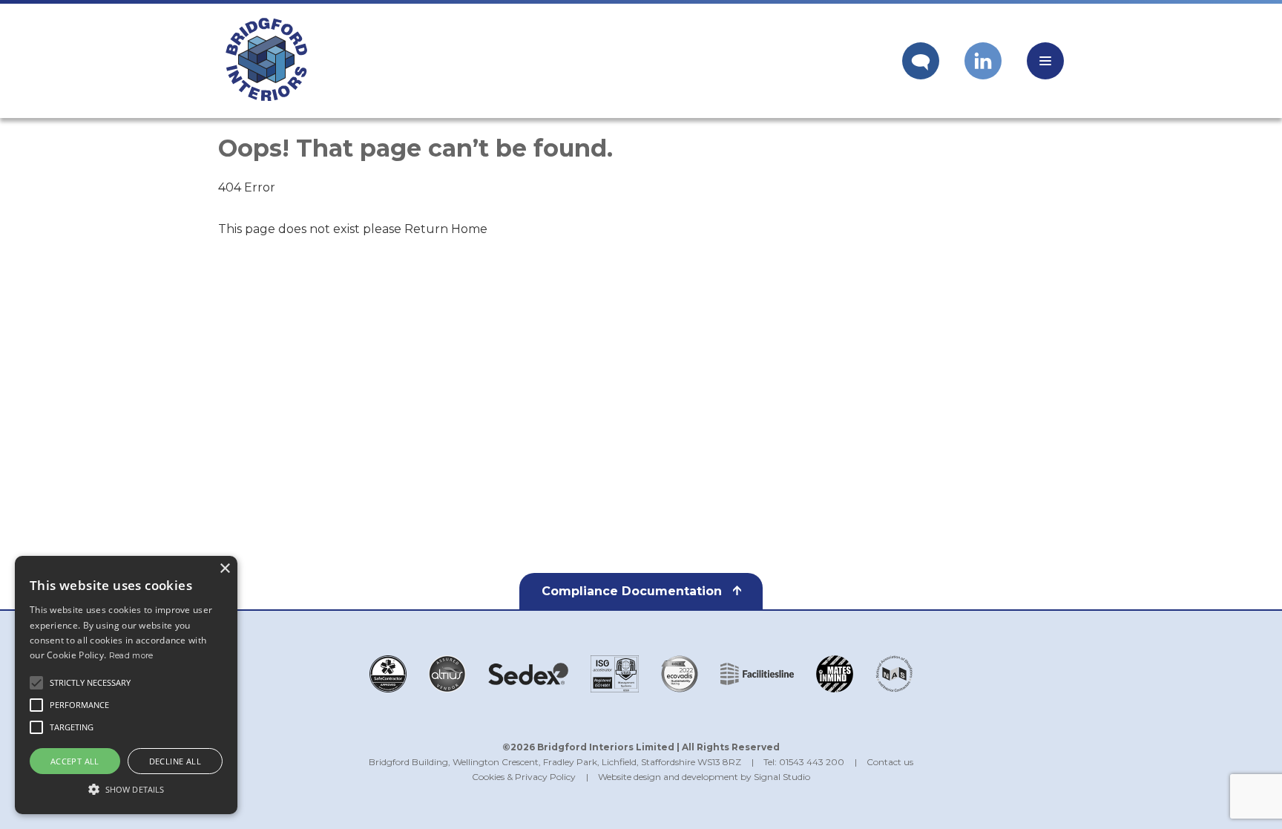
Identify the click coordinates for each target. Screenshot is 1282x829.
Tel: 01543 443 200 (803, 761)
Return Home (445, 229)
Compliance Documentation (634, 591)
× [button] (224, 568)
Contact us (890, 761)
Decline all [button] (175, 761)
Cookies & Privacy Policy (524, 776)
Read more (131, 655)
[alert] (126, 685)
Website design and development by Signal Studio (704, 776)
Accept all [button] (74, 761)
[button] (126, 788)
